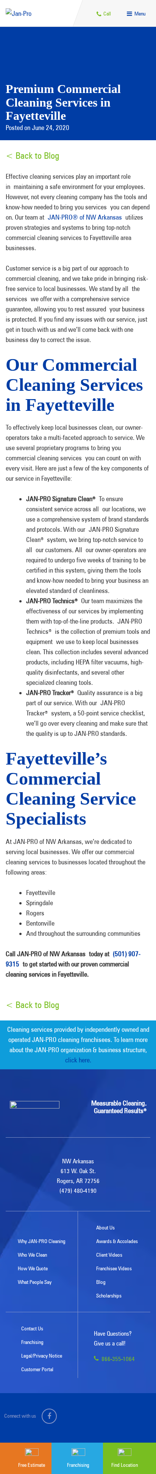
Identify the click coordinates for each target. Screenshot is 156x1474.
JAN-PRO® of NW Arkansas (85, 217)
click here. (78, 1060)
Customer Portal (37, 1369)
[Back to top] (135, 1423)
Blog (101, 1282)
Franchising (32, 1342)
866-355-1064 (117, 1359)
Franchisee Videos (114, 1268)
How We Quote (33, 1268)
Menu (139, 14)
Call (106, 14)
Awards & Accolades (117, 1241)
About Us (105, 1228)
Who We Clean (32, 1255)
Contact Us (32, 1328)
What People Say (34, 1282)
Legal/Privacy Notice (41, 1356)
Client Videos (109, 1255)
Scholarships (109, 1296)
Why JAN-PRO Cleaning (42, 1241)
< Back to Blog (32, 155)
